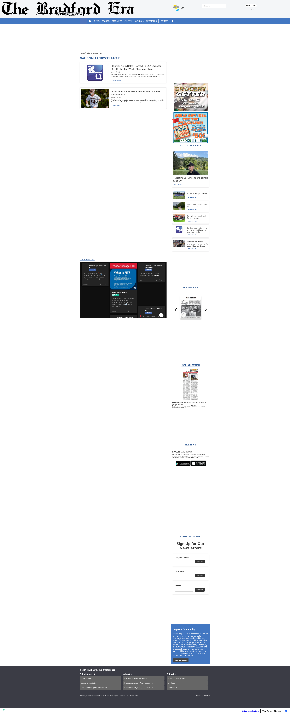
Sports (105, 21)
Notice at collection (250, 711)
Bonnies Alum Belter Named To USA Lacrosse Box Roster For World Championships (136, 67)
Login (251, 10)
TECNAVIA (207, 696)
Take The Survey (180, 660)
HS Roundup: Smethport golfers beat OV (190, 179)
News (96, 21)
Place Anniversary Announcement (138, 683)
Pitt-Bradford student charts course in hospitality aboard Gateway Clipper (197, 244)
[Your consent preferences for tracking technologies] (4, 710)
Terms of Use (124, 696)
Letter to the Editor (89, 683)
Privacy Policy (134, 696)
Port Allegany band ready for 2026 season (196, 217)
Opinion (139, 21)
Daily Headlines (182, 558)
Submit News (86, 678)
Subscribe (251, 5)
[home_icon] (90, 21)
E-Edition (164, 21)
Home (82, 53)
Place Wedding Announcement (94, 687)
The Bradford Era (96, 696)
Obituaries (117, 21)
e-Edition (171, 683)
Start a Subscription (176, 678)
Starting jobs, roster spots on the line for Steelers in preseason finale (197, 230)
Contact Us (172, 687)
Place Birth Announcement (135, 678)
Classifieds (151, 21)
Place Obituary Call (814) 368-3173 (138, 687)
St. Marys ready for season (197, 193)
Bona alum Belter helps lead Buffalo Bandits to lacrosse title (137, 93)
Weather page (179, 8)
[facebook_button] (172, 21)
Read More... (117, 80)
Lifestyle (128, 21)
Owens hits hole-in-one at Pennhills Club (197, 205)
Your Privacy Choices (271, 711)
